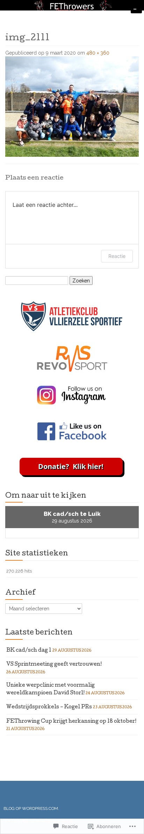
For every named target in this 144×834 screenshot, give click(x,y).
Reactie (116, 256)
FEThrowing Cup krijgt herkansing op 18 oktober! (71, 721)
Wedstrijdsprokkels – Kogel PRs (49, 707)
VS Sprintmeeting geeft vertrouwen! (54, 664)
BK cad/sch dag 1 (28, 650)
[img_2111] (72, 106)
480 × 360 (97, 53)
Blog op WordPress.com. (31, 808)
